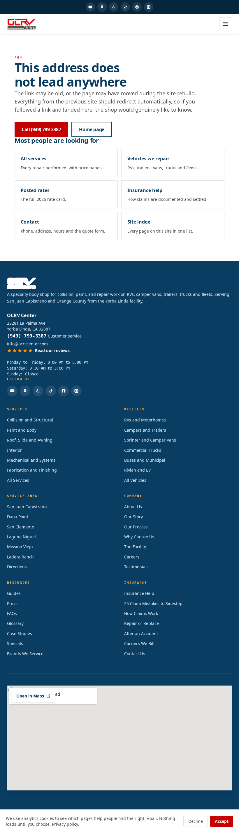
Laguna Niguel (21, 536)
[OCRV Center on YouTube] (90, 7)
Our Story (133, 516)
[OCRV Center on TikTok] (125, 7)
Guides (14, 593)
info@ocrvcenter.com (27, 344)
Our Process (136, 527)
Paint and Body (21, 430)
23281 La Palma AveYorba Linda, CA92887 (28, 326)
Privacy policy (65, 824)
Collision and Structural (30, 420)
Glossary (15, 623)
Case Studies (19, 633)
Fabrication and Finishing (32, 470)
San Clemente (20, 527)
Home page (91, 129)
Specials (15, 643)
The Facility (135, 546)
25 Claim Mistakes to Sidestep (153, 603)
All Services (18, 480)
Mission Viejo (20, 546)
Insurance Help (139, 593)
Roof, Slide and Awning (29, 440)
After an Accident (141, 633)
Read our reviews (52, 350)
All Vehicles (135, 480)
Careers (131, 557)
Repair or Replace (141, 623)
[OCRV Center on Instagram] (148, 7)
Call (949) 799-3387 (41, 129)
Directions (17, 567)
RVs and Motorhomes (145, 420)
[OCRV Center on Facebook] (137, 7)
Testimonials (136, 567)
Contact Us (134, 653)
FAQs (12, 613)
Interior (14, 450)
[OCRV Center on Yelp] (113, 7)
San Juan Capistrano (27, 506)
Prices (13, 603)
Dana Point (17, 516)
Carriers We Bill (139, 643)
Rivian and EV (137, 470)
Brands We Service (25, 653)
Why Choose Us (139, 536)
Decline (195, 821)
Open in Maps (30, 696)
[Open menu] (225, 23)
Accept (222, 821)
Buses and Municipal (144, 460)
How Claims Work (141, 613)
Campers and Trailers (145, 430)
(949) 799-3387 (27, 336)
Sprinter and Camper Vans (150, 440)
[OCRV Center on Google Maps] (102, 7)
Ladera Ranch (20, 557)
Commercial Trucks (142, 450)
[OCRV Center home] (21, 24)
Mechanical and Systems (31, 460)
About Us (133, 506)
